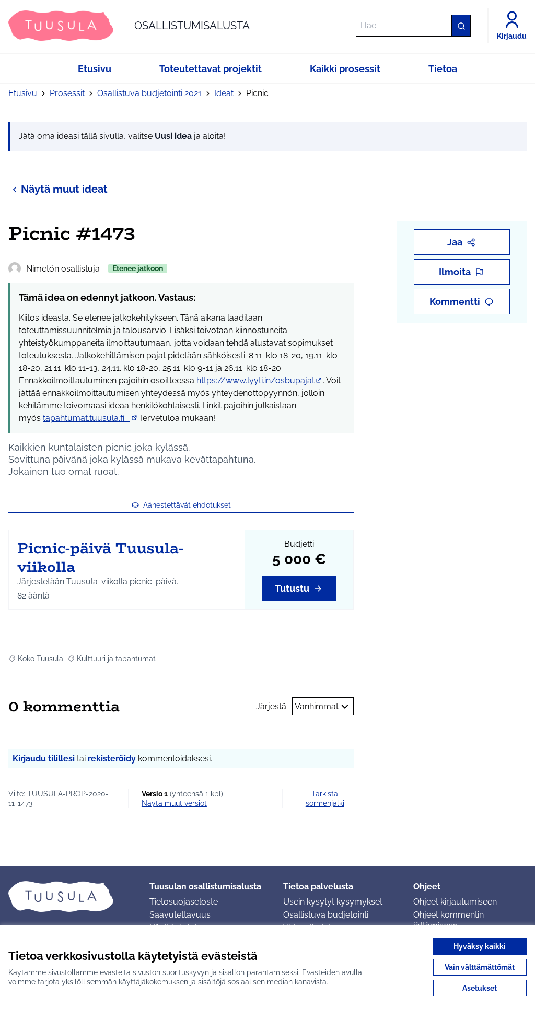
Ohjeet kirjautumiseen (455, 902)
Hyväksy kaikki (479, 946)
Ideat (224, 93)
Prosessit (67, 93)
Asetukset (479, 988)
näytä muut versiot (174, 803)
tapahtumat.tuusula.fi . (90, 418)
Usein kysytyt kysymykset (332, 902)
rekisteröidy (112, 759)
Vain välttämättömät (480, 967)
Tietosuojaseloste (183, 902)
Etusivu (22, 93)
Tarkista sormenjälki (325, 798)
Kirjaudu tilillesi (44, 759)
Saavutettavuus (180, 915)
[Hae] (460, 25)
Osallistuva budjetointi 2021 (149, 93)
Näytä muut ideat (64, 189)
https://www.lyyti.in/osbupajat (259, 380)
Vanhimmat (317, 706)
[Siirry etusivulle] (70, 896)
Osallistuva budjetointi (325, 915)
